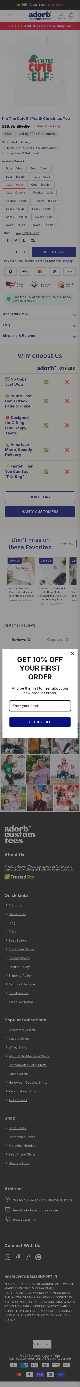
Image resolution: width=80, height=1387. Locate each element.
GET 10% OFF (40, 722)
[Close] (73, 654)
